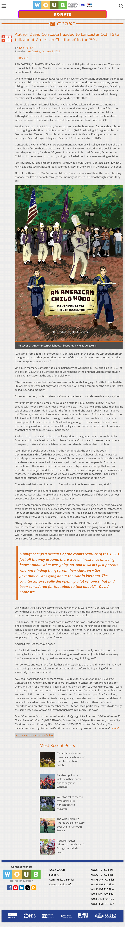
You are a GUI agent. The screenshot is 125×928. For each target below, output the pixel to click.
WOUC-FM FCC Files (102, 889)
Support (54, 874)
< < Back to (21, 58)
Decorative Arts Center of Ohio (34, 735)
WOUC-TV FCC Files (102, 874)
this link (115, 728)
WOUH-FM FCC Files (102, 894)
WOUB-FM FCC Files (102, 884)
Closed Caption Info (60, 884)
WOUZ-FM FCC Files (102, 904)
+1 (3, 36)
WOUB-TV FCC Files (102, 870)
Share (3, 40)
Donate (62, 14)
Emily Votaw (26, 47)
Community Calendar (61, 879)
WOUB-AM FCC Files (102, 879)
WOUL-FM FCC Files (102, 899)
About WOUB (57, 870)
